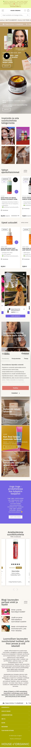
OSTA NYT (6, 109)
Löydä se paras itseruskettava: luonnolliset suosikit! (18, 619)
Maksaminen (4, 726)
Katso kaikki (25, 171)
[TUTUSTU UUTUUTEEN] (15, 412)
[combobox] (15, 15)
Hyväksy (15, 388)
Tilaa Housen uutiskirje (7, 730)
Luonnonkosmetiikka (6, 715)
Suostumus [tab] (5, 358)
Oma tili (3, 719)
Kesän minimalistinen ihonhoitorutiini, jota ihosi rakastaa (19, 629)
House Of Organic (6, 711)
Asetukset (15, 393)
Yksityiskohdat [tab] (16, 358)
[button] (14, 589)
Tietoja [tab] (26, 358)
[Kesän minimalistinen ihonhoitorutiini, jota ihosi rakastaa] (5, 628)
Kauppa (3, 722)
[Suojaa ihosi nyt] (15, 464)
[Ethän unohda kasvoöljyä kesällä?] (5, 612)
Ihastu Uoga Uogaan (15, 516)
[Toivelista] (25, 10)
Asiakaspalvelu (5, 707)
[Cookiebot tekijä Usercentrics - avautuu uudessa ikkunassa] (22, 354)
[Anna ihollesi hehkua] (15, 438)
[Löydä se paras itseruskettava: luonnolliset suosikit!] (5, 619)
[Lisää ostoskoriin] (16, 192)
